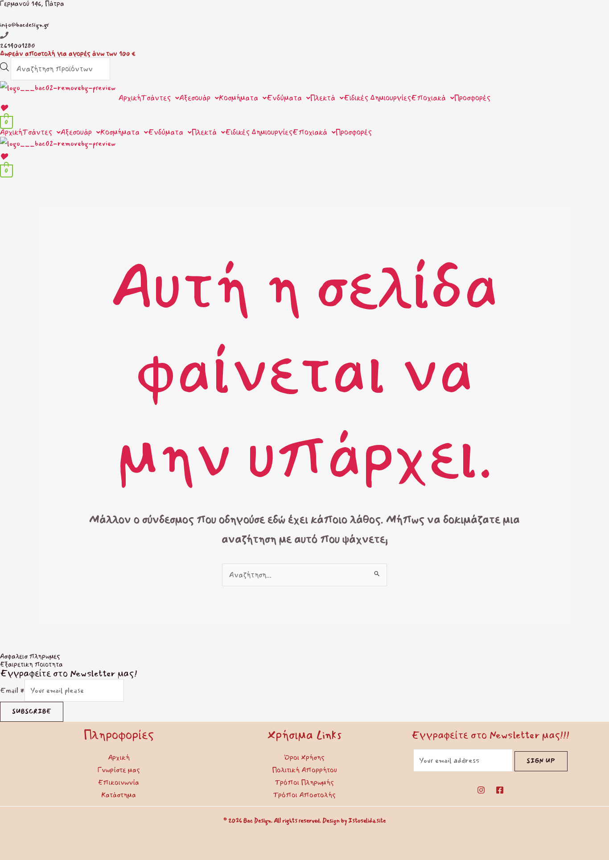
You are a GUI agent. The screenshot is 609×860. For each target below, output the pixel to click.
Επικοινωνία (118, 782)
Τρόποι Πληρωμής (304, 782)
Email (12, 690)
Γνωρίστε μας (119, 770)
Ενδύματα (284, 98)
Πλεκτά (322, 98)
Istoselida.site (367, 820)
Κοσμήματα (238, 98)
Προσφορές (472, 98)
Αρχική (130, 98)
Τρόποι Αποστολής (304, 795)
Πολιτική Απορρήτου (304, 770)
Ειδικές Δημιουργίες (377, 98)
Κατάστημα (118, 795)
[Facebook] (500, 790)
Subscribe (31, 711)
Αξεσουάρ (194, 98)
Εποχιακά (428, 98)
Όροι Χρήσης (304, 757)
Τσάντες (156, 98)
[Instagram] (481, 790)
